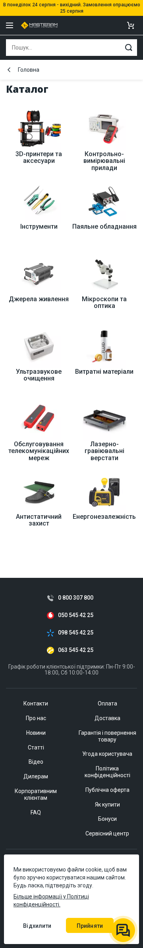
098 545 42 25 (75, 633)
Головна (28, 70)
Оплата (107, 703)
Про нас (36, 718)
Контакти (35, 703)
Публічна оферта (107, 790)
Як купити (107, 804)
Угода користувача (107, 754)
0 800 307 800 (75, 598)
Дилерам (35, 776)
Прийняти (90, 926)
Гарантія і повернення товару (107, 736)
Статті (36, 747)
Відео (36, 762)
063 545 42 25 (75, 650)
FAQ (36, 812)
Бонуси (107, 819)
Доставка (107, 718)
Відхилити (37, 926)
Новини (36, 733)
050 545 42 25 (75, 615)
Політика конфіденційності (107, 771)
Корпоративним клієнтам (36, 794)
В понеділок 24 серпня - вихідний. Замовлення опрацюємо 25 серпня (71, 8)
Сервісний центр (107, 833)
